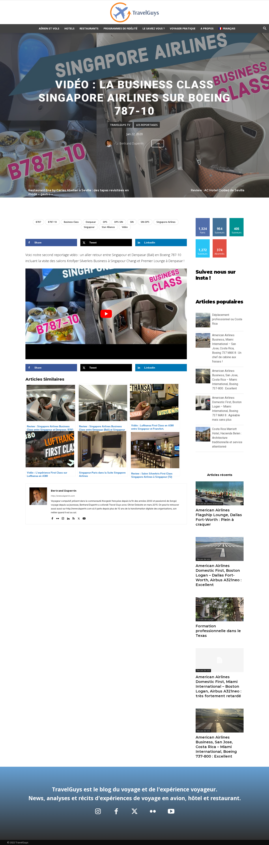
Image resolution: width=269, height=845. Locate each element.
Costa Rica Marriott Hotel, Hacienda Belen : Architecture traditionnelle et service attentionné (227, 437)
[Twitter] (78, 517)
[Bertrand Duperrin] (109, 143)
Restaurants (89, 28)
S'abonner (220, 240)
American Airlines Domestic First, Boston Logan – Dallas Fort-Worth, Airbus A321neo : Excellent (219, 575)
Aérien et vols (49, 28)
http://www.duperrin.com (63, 496)
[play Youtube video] (106, 313)
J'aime (202, 219)
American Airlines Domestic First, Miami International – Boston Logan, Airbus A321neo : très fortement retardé (218, 686)
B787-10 (52, 222)
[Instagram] (62, 517)
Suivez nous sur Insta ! (216, 275)
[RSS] (73, 517)
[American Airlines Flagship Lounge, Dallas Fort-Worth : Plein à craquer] (220, 493)
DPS (105, 222)
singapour (89, 227)
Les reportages (147, 125)
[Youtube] (84, 517)
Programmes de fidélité (120, 28)
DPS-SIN (118, 222)
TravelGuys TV (120, 125)
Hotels (69, 28)
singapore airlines (165, 222)
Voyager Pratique (182, 28)
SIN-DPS (145, 222)
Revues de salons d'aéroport (209, 503)
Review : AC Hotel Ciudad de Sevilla (217, 190)
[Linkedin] (68, 517)
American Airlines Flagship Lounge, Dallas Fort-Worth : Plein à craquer (219, 517)
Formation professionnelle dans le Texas (218, 631)
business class (71, 222)
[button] (264, 29)
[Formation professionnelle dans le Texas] (220, 609)
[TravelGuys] (134, 12)
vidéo (125, 227)
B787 (38, 222)
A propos (207, 28)
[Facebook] (52, 517)
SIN (132, 222)
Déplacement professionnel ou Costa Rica (227, 319)
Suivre (219, 219)
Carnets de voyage (205, 619)
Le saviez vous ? (154, 28)
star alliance (108, 227)
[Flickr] (57, 517)
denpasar (91, 222)
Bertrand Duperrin (131, 143)
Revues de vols (203, 559)
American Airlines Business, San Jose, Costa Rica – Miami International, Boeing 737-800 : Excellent (225, 379)
